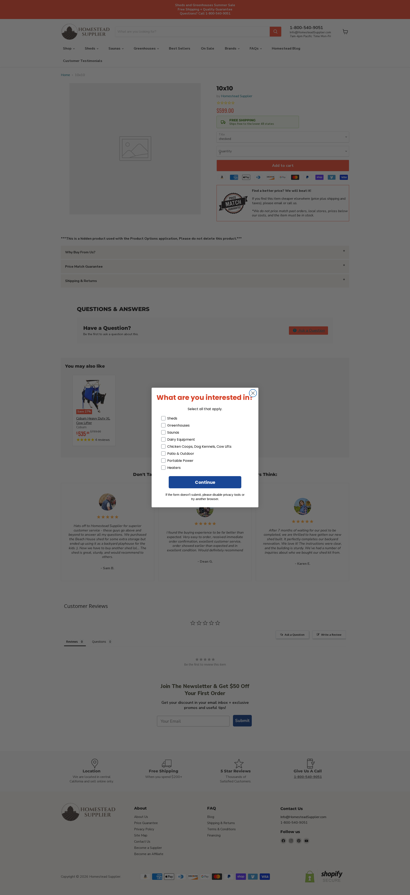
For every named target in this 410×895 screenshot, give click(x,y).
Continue (205, 482)
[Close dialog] (253, 393)
